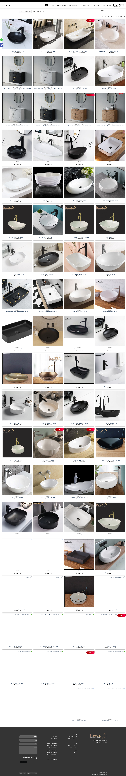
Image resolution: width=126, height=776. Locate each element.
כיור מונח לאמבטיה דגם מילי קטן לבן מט (110, 88)
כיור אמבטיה (89, 5)
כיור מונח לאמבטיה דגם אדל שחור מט (79, 720)
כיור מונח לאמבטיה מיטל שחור (48, 349)
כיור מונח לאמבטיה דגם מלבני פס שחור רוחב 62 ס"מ (48, 646)
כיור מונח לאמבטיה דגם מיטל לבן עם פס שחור (48, 237)
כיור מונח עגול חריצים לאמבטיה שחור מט (17, 163)
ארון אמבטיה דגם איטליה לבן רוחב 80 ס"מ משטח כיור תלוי (17, 125)
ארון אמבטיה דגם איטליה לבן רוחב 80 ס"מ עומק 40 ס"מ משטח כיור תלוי (48, 88)
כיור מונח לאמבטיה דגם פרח (48, 460)
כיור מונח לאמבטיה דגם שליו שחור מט (79, 572)
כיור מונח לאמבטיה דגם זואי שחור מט (17, 572)
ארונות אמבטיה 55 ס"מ (52, 743)
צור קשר (58, 5)
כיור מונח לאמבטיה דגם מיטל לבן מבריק (17, 646)
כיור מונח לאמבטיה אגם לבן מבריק (17, 460)
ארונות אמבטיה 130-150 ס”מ (51, 759)
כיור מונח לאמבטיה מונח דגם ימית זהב (48, 386)
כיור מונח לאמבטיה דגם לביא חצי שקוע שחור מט (110, 460)
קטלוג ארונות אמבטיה (106, 5)
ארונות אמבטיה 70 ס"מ (52, 748)
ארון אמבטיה (54, 736)
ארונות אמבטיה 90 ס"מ (52, 752)
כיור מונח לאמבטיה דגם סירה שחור (79, 683)
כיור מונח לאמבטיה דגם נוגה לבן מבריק (48, 423)
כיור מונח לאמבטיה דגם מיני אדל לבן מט (17, 237)
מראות (75, 743)
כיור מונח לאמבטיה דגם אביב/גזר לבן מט (79, 311)
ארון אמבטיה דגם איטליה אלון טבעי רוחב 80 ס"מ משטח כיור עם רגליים (110, 125)
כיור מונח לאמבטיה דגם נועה (110, 497)
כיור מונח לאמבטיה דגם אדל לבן (17, 683)
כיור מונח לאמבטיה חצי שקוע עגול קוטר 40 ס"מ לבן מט (110, 51)
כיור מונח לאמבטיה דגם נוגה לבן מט (17, 423)
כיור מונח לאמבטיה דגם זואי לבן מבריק (110, 572)
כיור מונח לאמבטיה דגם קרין (17, 497)
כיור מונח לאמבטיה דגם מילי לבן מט (17, 274)
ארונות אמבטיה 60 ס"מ (52, 745)
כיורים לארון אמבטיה (72, 745)
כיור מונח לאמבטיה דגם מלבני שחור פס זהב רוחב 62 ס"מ (17, 311)
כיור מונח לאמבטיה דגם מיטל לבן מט (110, 311)
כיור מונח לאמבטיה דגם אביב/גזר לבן (48, 683)
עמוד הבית (105, 13)
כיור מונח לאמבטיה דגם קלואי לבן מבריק (110, 720)
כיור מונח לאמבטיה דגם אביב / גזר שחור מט (79, 423)
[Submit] (46, 5)
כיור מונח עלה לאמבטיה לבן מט (48, 163)
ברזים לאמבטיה (75, 5)
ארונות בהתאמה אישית (72, 738)
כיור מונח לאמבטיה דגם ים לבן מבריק (48, 497)
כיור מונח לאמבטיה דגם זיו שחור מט (17, 535)
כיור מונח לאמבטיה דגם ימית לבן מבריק (79, 646)
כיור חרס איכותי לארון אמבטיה (48, 200)
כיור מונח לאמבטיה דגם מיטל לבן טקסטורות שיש (79, 237)
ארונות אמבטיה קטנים (52, 741)
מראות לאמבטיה (97, 5)
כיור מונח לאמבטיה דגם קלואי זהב (17, 386)
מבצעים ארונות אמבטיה (66, 5)
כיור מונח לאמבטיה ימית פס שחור (48, 609)
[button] (1, 45)
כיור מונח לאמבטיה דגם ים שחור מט (17, 51)
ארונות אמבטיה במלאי (72, 736)
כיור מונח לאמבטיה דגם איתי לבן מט (79, 274)
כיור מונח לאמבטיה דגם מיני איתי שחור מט (79, 386)
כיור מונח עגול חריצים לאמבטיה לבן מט (110, 200)
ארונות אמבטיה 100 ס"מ (52, 755)
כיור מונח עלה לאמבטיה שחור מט (79, 163)
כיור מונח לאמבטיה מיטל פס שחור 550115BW (79, 609)
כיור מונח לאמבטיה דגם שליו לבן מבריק (110, 683)
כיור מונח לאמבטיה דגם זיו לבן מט (79, 535)
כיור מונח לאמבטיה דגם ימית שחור (110, 609)
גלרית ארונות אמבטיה (72, 741)
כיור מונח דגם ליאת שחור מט (110, 349)
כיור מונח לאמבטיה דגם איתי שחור (110, 423)
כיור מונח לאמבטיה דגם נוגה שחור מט (48, 535)
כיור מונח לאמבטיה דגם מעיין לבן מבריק (110, 535)
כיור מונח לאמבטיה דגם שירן (110, 646)
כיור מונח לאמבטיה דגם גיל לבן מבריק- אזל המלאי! (79, 51)
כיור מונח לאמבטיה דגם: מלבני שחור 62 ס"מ (17, 349)
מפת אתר (100, 772)
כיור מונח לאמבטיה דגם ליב (79, 460)
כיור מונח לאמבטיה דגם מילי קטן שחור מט (79, 88)
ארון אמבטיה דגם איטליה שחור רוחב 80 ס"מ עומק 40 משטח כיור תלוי (17, 88)
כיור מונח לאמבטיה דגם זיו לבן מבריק (48, 51)
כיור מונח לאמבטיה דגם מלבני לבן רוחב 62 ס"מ (48, 311)
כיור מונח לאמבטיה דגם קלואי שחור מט (48, 572)
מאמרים (75, 750)
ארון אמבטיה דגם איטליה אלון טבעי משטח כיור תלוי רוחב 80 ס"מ (79, 125)
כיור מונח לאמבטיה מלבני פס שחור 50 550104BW (110, 163)
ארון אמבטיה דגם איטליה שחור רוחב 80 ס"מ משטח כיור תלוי (48, 125)
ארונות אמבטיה (54, 738)
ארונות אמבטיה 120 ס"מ (52, 757)
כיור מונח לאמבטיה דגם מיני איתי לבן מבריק (110, 386)
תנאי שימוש (104, 772)
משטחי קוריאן (82, 5)
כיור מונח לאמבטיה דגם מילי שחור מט (48, 274)
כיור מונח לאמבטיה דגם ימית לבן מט (110, 274)
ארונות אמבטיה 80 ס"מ (52, 750)
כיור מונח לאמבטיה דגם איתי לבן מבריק (17, 609)
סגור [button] (54, 1)
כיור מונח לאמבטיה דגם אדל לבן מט (17, 200)
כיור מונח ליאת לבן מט (110, 237)
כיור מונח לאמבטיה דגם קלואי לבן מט (79, 200)
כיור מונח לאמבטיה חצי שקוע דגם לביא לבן (79, 497)
